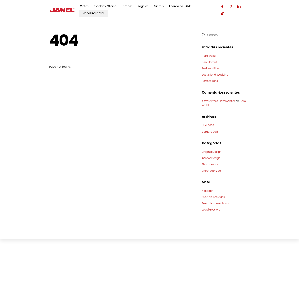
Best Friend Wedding (215, 74)
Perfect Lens (210, 81)
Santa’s (158, 6)
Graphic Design (211, 152)
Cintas (84, 6)
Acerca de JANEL (180, 6)
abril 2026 (208, 125)
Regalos (143, 6)
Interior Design (211, 158)
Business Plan (210, 68)
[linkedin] (238, 6)
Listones (126, 6)
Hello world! (209, 56)
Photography (210, 164)
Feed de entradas (213, 197)
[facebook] (222, 6)
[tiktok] (222, 13)
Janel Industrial (93, 13)
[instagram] (230, 6)
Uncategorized (211, 171)
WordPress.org (211, 209)
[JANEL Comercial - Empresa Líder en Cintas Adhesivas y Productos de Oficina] (62, 12)
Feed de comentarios (216, 203)
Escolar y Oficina (105, 6)
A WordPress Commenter (218, 101)
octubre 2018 (210, 132)
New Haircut (209, 62)
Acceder (207, 191)
